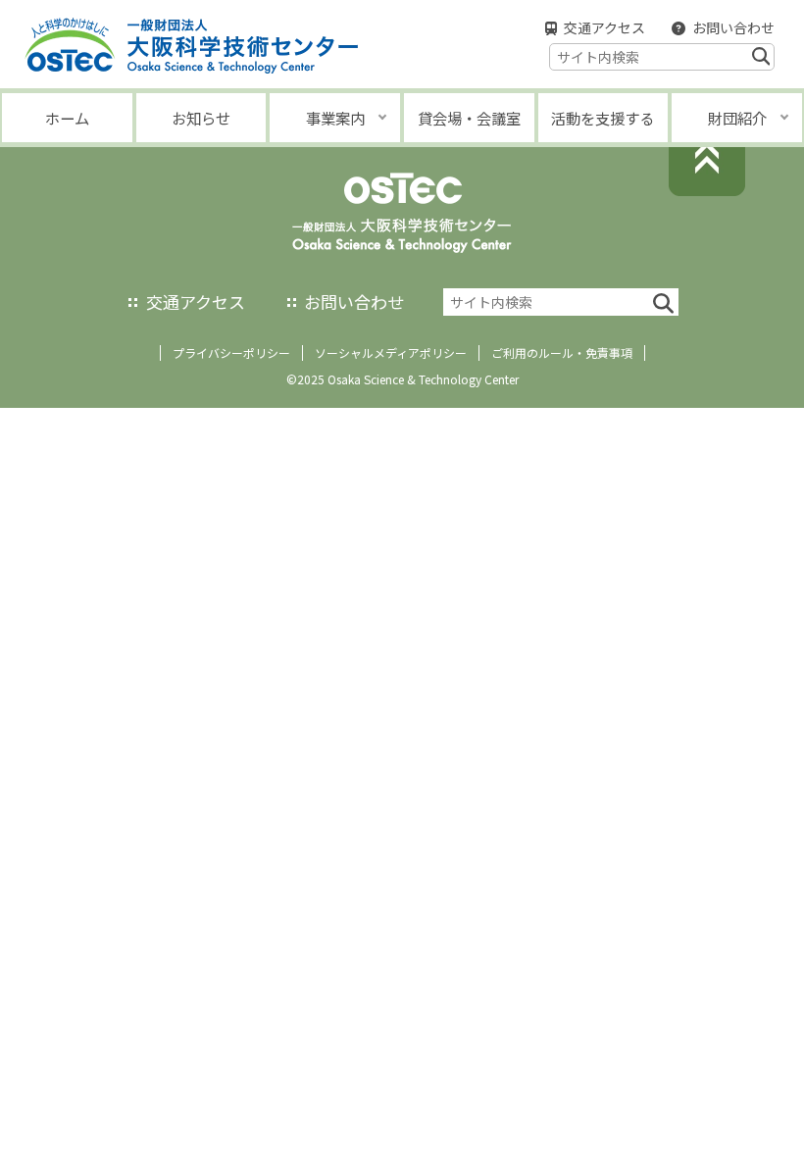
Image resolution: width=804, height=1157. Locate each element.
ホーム (67, 117)
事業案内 (335, 117)
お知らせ (201, 117)
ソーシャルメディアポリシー (391, 352)
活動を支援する (602, 117)
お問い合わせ (733, 27)
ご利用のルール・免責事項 (561, 352)
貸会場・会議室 (469, 117)
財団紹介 (737, 117)
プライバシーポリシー (231, 352)
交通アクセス (604, 27)
